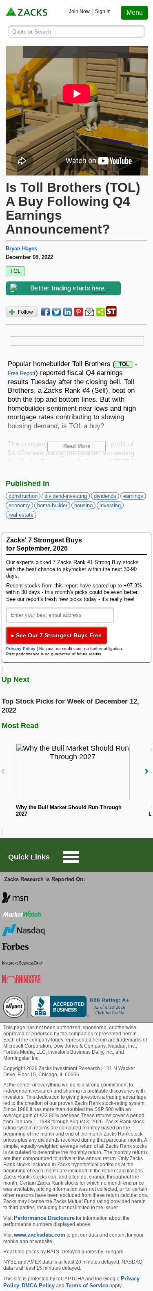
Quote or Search (31, 32)
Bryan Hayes (21, 248)
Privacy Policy (20, 648)
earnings (133, 496)
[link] (27, 13)
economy (19, 505)
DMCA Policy (38, 1285)
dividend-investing (65, 496)
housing (83, 505)
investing (110, 505)
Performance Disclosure (44, 1218)
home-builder (52, 505)
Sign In (103, 11)
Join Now (79, 11)
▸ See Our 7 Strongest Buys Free (56, 635)
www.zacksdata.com (39, 1235)
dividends (105, 496)
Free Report (21, 373)
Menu (134, 12)
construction (23, 496)
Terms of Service (87, 1285)
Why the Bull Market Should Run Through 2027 (69, 810)
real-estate (21, 515)
